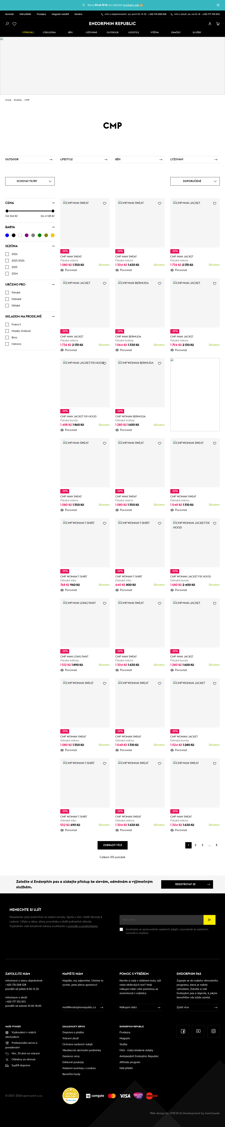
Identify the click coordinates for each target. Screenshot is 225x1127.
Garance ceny (71, 1056)
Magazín (125, 1038)
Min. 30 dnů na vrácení (26, 1053)
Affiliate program (130, 1062)
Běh (70, 32)
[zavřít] (218, 5)
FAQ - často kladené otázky (136, 1050)
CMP (27, 100)
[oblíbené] (15, 24)
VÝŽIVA (155, 32)
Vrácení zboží (70, 1038)
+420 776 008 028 (157, 14)
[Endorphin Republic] (112, 23)
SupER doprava (21, 1065)
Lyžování (91, 32)
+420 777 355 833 (211, 14)
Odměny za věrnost (23, 1059)
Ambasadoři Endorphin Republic (139, 1056)
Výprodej (28, 32)
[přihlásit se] (210, 24)
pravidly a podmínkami (83, 926)
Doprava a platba (73, 1032)
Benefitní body (71, 1074)
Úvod (8, 100)
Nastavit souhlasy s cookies (79, 1068)
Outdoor (112, 32)
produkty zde (131, 5)
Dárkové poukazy (73, 1062)
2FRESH (174, 1113)
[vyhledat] (7, 24)
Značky (176, 32)
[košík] (218, 24)
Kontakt (9, 14)
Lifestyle (133, 32)
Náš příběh (25, 14)
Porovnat (71, 270)
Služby (123, 1044)
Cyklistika (49, 32)
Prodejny (41, 14)
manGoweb (212, 1113)
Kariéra (78, 14)
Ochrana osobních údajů (77, 1044)
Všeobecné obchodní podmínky (81, 1050)
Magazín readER (60, 14)
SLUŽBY (197, 32)
